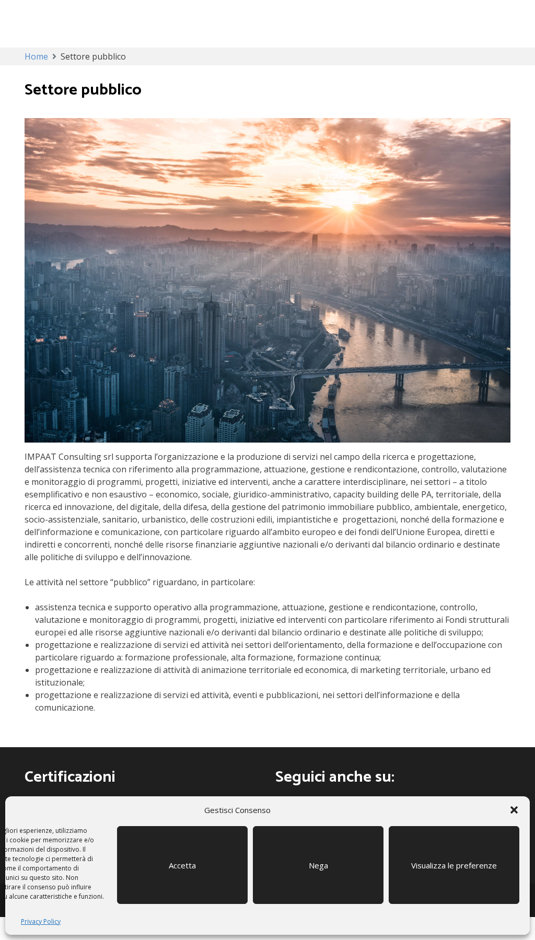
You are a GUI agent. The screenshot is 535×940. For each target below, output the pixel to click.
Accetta (182, 865)
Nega (318, 865)
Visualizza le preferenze (454, 865)
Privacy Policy (41, 921)
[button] (514, 810)
